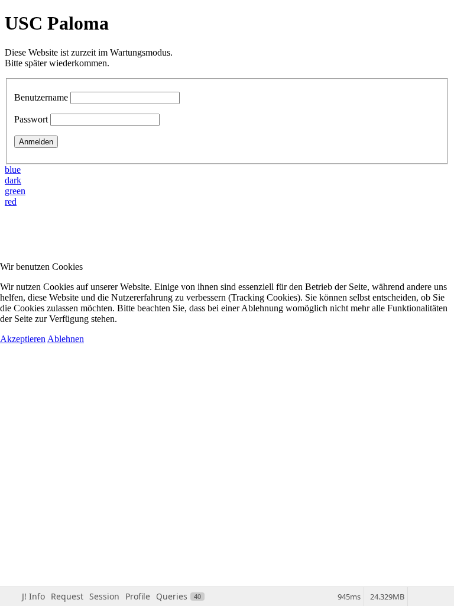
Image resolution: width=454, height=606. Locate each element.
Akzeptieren (23, 339)
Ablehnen (65, 339)
